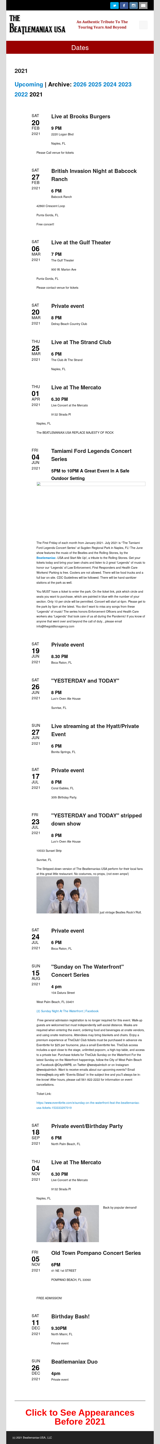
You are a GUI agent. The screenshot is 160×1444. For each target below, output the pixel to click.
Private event (67, 306)
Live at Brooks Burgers (80, 116)
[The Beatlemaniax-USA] (80, 25)
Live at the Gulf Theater (81, 242)
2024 (110, 84)
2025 (95, 84)
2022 (21, 94)
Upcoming (29, 84)
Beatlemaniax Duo (74, 1361)
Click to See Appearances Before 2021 (80, 1417)
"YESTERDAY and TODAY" (85, 680)
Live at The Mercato (76, 387)
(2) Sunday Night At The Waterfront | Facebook (67, 1011)
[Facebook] (124, 7)
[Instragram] (133, 7)
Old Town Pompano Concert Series (96, 1253)
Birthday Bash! (70, 1316)
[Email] (143, 7)
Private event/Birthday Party (87, 1126)
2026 (80, 84)
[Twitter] (114, 7)
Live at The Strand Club (81, 342)
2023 (125, 84)
